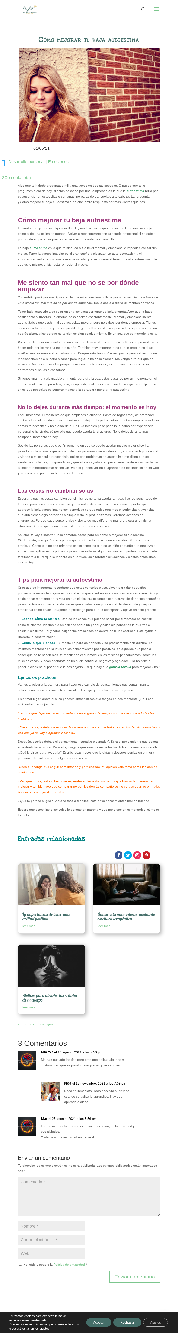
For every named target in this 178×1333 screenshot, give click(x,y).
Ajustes (155, 1322)
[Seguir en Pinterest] (146, 855)
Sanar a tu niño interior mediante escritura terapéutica (126, 917)
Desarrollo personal (26, 161)
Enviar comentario (134, 1276)
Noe (67, 1083)
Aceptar (99, 1322)
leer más (28, 926)
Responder (142, 1057)
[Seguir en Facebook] (118, 855)
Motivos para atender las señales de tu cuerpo (49, 998)
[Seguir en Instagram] (137, 855)
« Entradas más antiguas (36, 1024)
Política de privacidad (70, 1264)
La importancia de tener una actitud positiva (46, 917)
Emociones (58, 161)
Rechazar (127, 1322)
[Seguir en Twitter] (128, 855)
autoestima (135, 191)
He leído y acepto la (55, 1264)
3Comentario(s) (16, 177)
